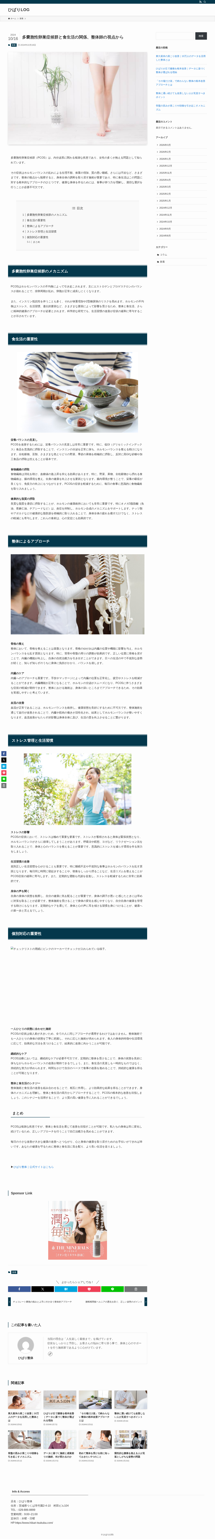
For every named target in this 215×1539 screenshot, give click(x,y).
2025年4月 (165, 180)
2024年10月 (165, 221)
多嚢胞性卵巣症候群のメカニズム (47, 214)
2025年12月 (165, 165)
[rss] (200, 2)
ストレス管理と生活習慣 (41, 231)
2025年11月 (165, 172)
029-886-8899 (26, 1509)
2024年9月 (165, 228)
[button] (19, 1289)
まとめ (36, 242)
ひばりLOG (19, 10)
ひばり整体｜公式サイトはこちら (33, 1166)
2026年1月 (165, 159)
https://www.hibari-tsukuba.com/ (34, 1522)
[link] (50, 1354)
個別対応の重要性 (37, 237)
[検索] (205, 2)
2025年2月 (165, 193)
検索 (201, 36)
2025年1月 (165, 200)
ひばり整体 (25, 1358)
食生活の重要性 (36, 220)
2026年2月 (165, 151)
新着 (14, 45)
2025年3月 (165, 186)
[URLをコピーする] (135, 1289)
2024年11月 (165, 214)
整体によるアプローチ (40, 226)
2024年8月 (165, 235)
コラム (163, 254)
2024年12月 (165, 207)
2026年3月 (165, 145)
